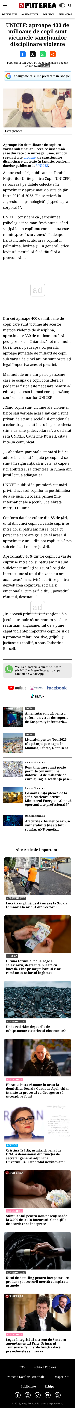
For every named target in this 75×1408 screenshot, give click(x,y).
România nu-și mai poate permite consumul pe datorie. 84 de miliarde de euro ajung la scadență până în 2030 (48, 773)
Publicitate (28, 1386)
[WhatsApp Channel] (58, 1395)
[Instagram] (28, 1395)
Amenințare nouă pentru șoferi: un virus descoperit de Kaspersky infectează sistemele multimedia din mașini (46, 717)
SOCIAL (45, 65)
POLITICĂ (49, 14)
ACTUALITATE (30, 14)
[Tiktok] (38, 1395)
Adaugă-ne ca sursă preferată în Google (41, 76)
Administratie (16, 898)
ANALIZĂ (12, 955)
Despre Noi (61, 1376)
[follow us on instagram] (36, 688)
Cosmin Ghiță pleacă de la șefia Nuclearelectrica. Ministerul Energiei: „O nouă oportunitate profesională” (48, 799)
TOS (22, 1367)
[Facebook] (18, 1395)
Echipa (49, 1386)
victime (29, 157)
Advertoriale (16, 1021)
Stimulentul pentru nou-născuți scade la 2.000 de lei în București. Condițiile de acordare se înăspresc (36, 1220)
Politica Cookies (45, 1367)
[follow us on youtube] (17, 688)
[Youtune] (48, 1395)
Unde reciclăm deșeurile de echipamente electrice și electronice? (36, 1028)
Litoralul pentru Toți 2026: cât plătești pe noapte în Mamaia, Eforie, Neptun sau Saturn (48, 743)
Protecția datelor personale (25, 1376)
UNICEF (42, 165)
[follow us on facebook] (57, 688)
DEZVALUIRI (9, 14)
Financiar (65, 14)
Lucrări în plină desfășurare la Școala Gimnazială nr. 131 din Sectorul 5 (37, 905)
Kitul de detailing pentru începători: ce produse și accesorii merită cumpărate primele (37, 1282)
